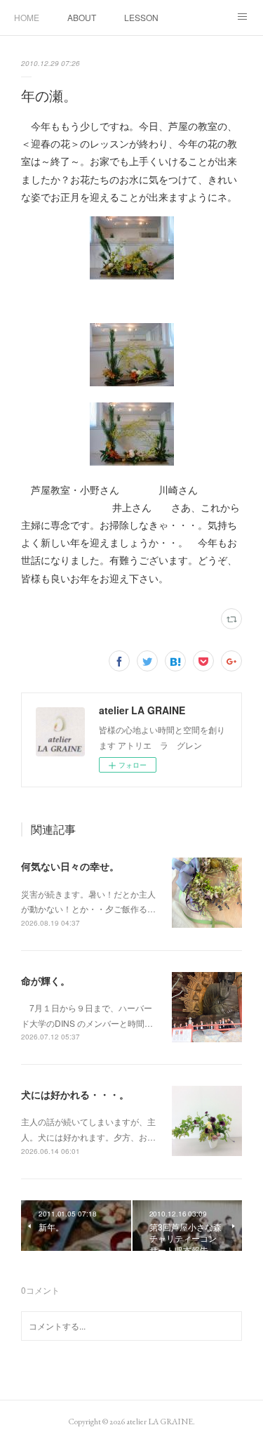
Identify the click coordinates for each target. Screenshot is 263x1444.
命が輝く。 (45, 980)
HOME (26, 17)
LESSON (141, 17)
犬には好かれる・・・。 (75, 1094)
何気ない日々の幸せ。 (70, 866)
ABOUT (81, 17)
